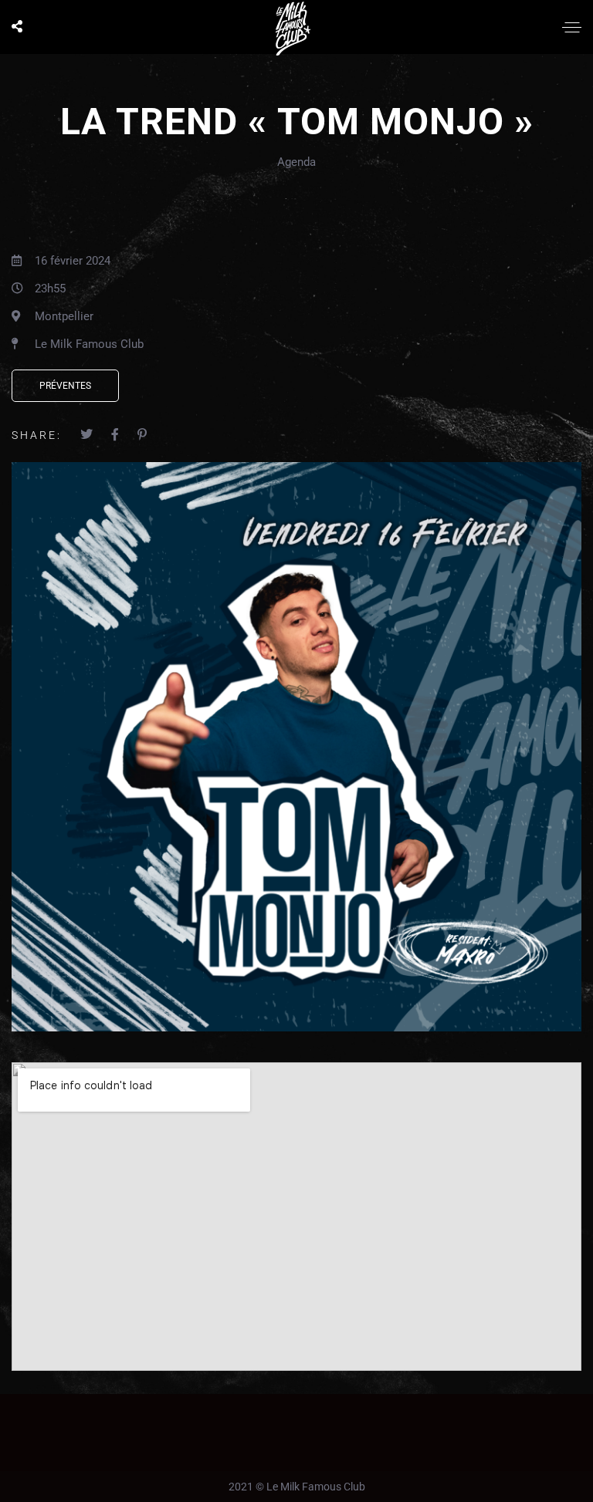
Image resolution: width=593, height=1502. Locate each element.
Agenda (296, 162)
